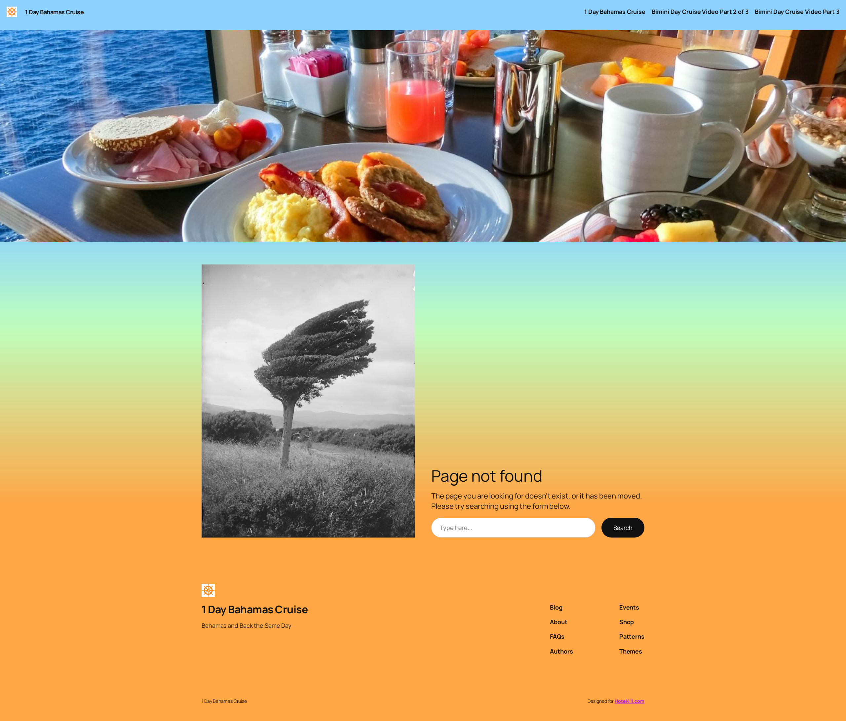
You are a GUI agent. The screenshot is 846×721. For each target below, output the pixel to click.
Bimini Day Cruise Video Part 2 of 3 (700, 12)
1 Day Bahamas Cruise (54, 12)
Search (623, 528)
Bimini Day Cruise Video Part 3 (797, 12)
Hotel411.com (629, 701)
